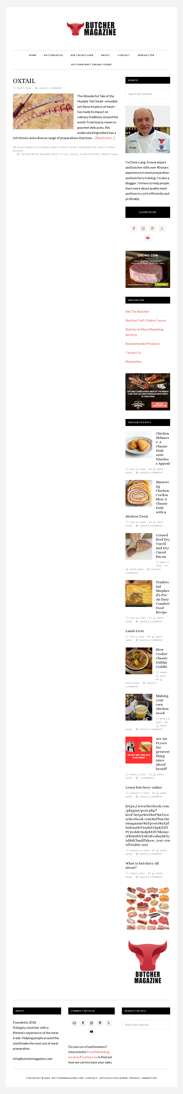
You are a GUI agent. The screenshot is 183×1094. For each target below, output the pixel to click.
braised (45, 154)
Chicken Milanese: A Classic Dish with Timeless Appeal (163, 448)
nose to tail (60, 154)
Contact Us (133, 352)
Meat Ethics (59, 147)
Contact (91, 1078)
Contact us (89, 1057)
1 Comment (147, 778)
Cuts (37, 147)
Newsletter (133, 361)
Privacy (134, 1078)
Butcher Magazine (91, 28)
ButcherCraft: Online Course (145, 320)
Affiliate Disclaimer (114, 1078)
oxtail (74, 154)
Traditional (109, 154)
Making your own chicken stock (162, 704)
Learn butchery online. (144, 787)
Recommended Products (142, 344)
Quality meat (106, 147)
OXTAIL (24, 80)
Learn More (148, 212)
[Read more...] (105, 138)
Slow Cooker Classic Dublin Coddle (162, 658)
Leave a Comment (50, 88)
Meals (46, 147)
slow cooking (90, 154)
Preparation (87, 147)
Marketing (149, 1078)
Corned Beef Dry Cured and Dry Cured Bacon (163, 546)
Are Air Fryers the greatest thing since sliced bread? (163, 754)
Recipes (18, 150)
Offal (73, 147)
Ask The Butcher (137, 311)
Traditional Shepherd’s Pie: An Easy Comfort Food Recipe (163, 597)
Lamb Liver (134, 631)
